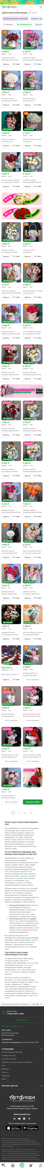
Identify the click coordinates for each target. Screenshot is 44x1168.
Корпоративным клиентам (12, 1052)
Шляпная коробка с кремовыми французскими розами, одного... (32, 182)
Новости (5, 1072)
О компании (8, 1049)
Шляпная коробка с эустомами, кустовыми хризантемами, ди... (9, 252)
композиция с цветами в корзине (22, 876)
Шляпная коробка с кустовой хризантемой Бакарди (9, 553)
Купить (6, 64)
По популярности (24, 24)
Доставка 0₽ (7, 48)
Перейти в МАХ (32, 802)
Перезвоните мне (22, 1020)
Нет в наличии (33, 680)
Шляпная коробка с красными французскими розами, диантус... (10, 375)
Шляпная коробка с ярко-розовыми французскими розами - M (32, 716)
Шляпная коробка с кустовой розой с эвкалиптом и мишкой (30, 101)
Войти (4, 1079)
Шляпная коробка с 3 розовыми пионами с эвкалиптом (30, 675)
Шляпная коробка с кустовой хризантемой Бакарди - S (9, 101)
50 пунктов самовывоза (11, 1042)
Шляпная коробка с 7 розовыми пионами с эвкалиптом (8, 798)
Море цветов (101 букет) (10, 674)
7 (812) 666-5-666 (15, 1014)
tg (29, 1119)
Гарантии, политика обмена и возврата (17, 1062)
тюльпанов (27, 965)
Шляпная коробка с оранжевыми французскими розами (32, 512)
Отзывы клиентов (8, 1055)
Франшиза (6, 1076)
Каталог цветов (10, 1085)
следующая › (30, 812)
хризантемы (29, 942)
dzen (24, 1119)
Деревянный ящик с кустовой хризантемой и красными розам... (9, 635)
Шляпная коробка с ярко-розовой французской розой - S (10, 757)
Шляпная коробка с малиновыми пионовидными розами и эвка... (32, 60)
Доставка (6, 1030)
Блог (3, 1065)
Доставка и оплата (9, 1059)
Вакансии (5, 1069)
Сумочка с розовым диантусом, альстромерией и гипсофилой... (11, 293)
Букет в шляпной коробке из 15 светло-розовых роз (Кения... (32, 553)
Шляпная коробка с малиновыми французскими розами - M (11, 512)
